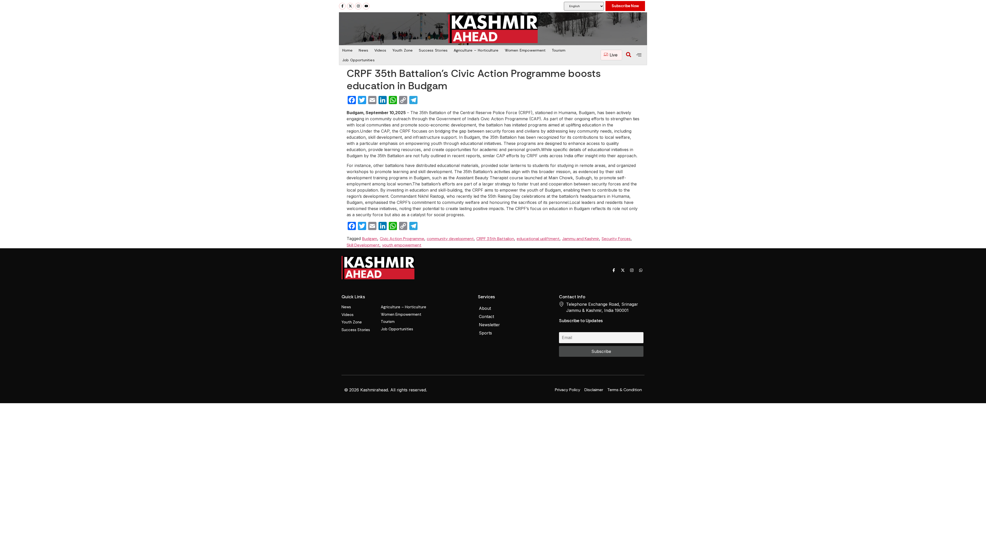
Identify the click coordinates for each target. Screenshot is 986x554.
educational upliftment (538, 238)
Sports (485, 332)
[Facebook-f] (342, 6)
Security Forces (616, 238)
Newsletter (489, 324)
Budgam (369, 238)
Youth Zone (402, 50)
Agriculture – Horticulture (476, 50)
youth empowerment (401, 245)
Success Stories (433, 50)
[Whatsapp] (640, 270)
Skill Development (363, 245)
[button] (628, 55)
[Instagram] (358, 6)
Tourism (558, 50)
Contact (486, 316)
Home (347, 50)
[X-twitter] (350, 6)
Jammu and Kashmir (580, 238)
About (485, 308)
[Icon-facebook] (614, 270)
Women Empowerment (525, 50)
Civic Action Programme (402, 238)
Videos (380, 50)
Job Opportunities (358, 60)
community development (450, 238)
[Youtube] (366, 6)
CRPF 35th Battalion (495, 238)
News (363, 50)
